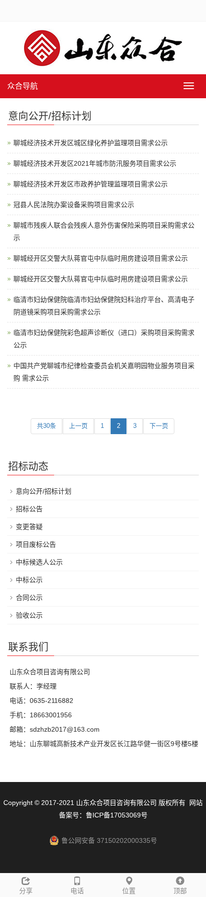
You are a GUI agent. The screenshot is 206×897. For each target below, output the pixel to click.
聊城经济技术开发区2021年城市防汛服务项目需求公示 (94, 163)
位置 (129, 891)
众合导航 (22, 86)
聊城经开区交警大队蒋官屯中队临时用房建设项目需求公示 (100, 258)
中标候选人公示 (39, 562)
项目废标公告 (36, 544)
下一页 (158, 425)
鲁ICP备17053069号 (117, 815)
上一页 (78, 425)
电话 (77, 891)
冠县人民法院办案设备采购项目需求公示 (73, 204)
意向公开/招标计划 (43, 491)
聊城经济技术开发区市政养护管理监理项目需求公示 (90, 184)
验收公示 (29, 615)
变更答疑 (29, 526)
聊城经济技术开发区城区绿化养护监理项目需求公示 (90, 143)
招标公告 (29, 509)
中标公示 (29, 580)
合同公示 (29, 597)
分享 (26, 891)
